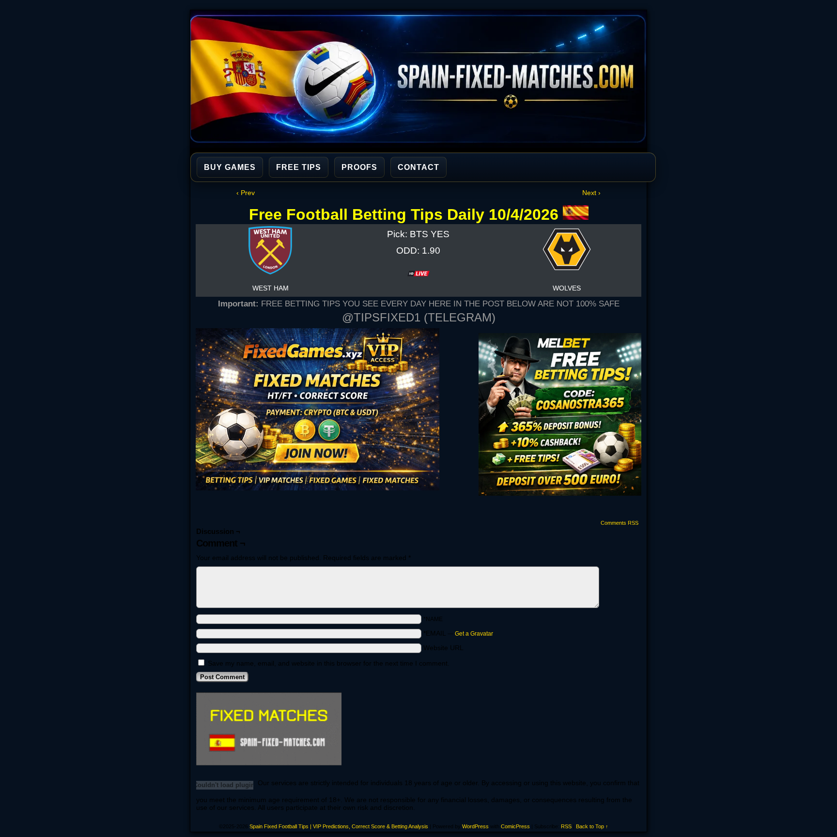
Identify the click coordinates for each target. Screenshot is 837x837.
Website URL (443, 648)
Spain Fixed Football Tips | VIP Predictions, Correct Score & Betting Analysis (422, 79)
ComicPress (515, 826)
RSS (566, 826)
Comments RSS (619, 523)
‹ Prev (245, 193)
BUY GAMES (230, 167)
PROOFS (359, 167)
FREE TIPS (298, 167)
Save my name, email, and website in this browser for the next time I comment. (329, 663)
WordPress (475, 826)
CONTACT (418, 167)
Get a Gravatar (474, 633)
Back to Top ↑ (592, 826)
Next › (591, 193)
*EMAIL (458, 633)
